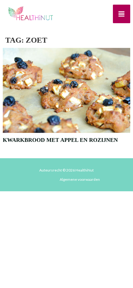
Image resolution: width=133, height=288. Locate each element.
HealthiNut (84, 170)
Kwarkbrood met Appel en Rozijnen (60, 140)
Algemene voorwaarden (80, 179)
